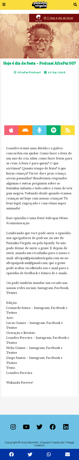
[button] (75, 5)
